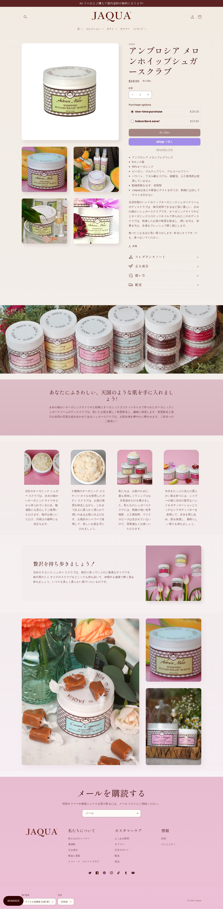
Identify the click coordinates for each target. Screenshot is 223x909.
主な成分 (73, 850)
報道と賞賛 (74, 855)
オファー (119, 844)
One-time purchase (148, 112)
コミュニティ (168, 844)
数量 (131, 88)
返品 (117, 861)
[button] (25, 17)
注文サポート (122, 850)
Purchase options (140, 105)
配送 (117, 855)
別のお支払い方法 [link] (164, 149)
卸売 (163, 838)
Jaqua (198, 900)
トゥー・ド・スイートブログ (83, 861)
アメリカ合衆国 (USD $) (37, 901)
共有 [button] (134, 246)
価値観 (71, 844)
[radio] (132, 112)
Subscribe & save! (147, 121)
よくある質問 (122, 838)
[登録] (137, 813)
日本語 (64, 901)
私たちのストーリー (79, 838)
